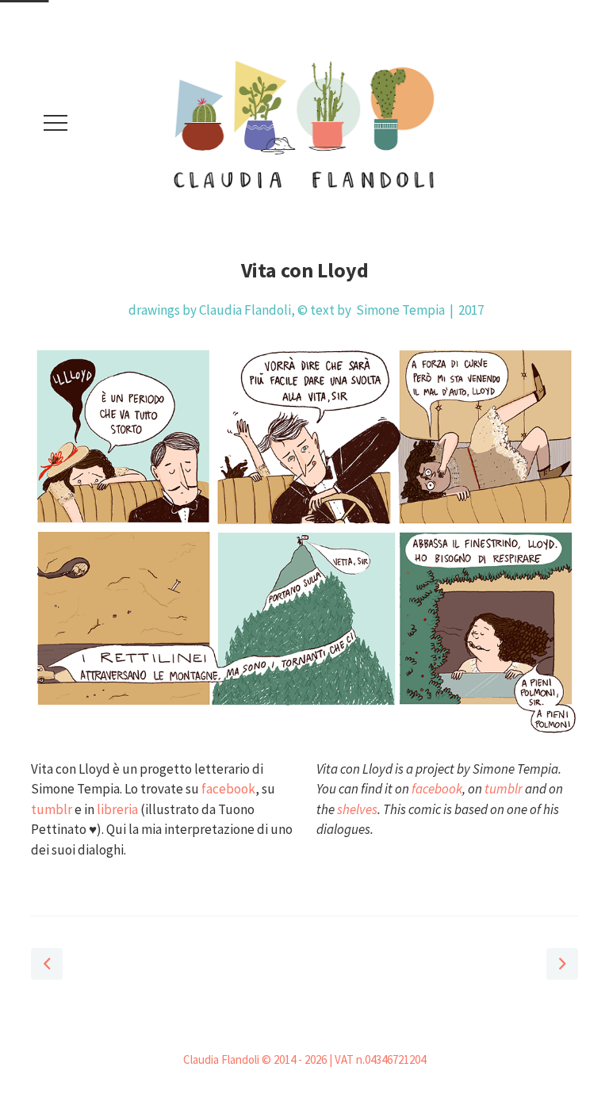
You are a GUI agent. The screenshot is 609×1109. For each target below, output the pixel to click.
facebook (228, 788)
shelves (357, 809)
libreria (117, 809)
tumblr (51, 809)
